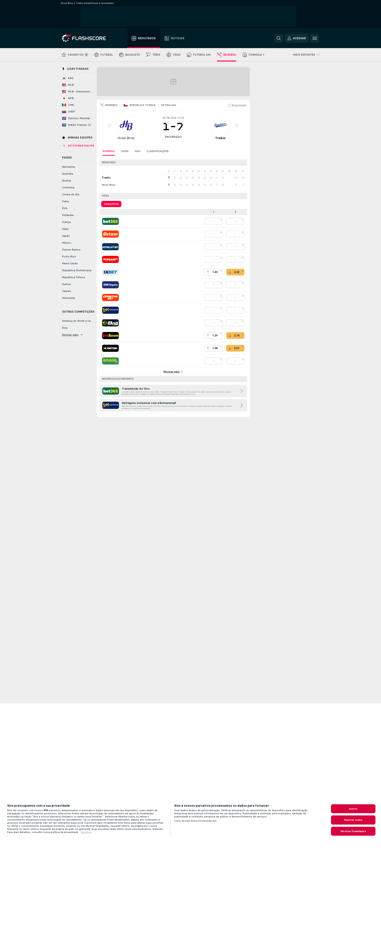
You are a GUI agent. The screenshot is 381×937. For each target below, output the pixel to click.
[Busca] (278, 38)
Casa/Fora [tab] (111, 204)
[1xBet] (110, 272)
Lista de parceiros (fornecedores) (195, 820)
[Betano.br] (110, 234)
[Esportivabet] (110, 297)
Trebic (220, 138)
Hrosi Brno (126, 138)
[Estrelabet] (110, 246)
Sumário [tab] (109, 151)
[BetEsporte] (110, 284)
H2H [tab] (137, 151)
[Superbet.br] (110, 259)
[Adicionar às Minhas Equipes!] (109, 125)
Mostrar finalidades (353, 831)
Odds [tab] (125, 151)
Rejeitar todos (353, 819)
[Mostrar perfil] (126, 125)
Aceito (353, 808)
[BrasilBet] (110, 361)
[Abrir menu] (314, 38)
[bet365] (110, 221)
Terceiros (85, 832)
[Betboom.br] (110, 335)
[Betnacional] (110, 310)
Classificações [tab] (158, 151)
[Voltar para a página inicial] (87, 38)
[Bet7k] (110, 348)
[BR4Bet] (110, 322)
